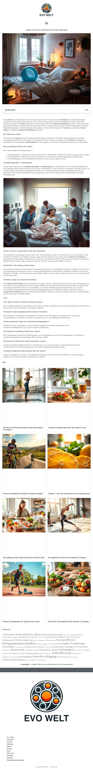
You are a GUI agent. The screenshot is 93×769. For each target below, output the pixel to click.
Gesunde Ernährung (71, 643)
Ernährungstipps (42, 644)
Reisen (9, 749)
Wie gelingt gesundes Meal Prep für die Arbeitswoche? (24, 557)
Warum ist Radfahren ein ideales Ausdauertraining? (23, 494)
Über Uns (10, 753)
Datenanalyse (41, 637)
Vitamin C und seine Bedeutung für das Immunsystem (69, 494)
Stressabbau (25, 656)
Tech (9, 751)
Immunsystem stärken (34, 647)
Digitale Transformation (69, 637)
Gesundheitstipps (19, 647)
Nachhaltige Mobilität (32, 650)
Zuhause (10, 740)
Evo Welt (10, 737)
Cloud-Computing (19, 637)
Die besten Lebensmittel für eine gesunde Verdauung (68, 621)
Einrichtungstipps (39, 640)
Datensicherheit (52, 637)
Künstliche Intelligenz (64, 646)
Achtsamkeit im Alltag (28, 634)
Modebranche (6, 650)
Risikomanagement (45, 653)
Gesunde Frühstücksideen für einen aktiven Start (67, 428)
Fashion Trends (53, 644)
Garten (9, 742)
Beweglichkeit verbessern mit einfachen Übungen (67, 557)
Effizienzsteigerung (23, 640)
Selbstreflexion (76, 653)
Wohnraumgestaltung (13, 659)
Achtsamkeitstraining (51, 634)
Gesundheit (8, 646)
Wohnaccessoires (73, 657)
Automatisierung (68, 635)
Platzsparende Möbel (17, 653)
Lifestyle (10, 744)
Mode (9, 746)
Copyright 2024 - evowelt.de (46, 767)
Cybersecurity (31, 637)
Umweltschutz (62, 657)
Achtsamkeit (8, 634)
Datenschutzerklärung (15, 760)
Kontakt (10, 755)
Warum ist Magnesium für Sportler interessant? (21, 621)
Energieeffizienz (65, 639)
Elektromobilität (50, 640)
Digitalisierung (7, 640)
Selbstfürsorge (61, 653)
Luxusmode (81, 646)
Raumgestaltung (32, 653)
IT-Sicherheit (48, 647)
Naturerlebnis (79, 650)
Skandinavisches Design (9, 657)
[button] (46, 23)
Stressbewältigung (44, 656)
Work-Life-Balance (30, 660)
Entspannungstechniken (19, 643)
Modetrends (17, 649)
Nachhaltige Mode (48, 649)
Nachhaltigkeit (66, 649)
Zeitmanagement (41, 660)
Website (10, 758)
